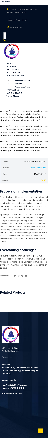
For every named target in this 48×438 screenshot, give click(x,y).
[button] (15, 60)
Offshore (18, 84)
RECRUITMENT (13, 73)
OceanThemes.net (38, 168)
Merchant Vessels (22, 81)
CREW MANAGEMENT (16, 76)
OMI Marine (5, 1)
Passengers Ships (22, 87)
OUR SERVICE (13, 70)
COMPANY (11, 67)
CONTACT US (13, 90)
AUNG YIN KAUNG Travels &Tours (14, 94)
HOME (10, 64)
